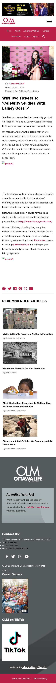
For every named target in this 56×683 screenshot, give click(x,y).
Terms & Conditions (21, 678)
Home (8, 31)
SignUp (36, 36)
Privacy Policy (40, 678)
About (17, 31)
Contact (46, 31)
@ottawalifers (20, 244)
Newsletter (16, 36)
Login (26, 36)
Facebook (39, 240)
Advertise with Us (31, 31)
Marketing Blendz (34, 667)
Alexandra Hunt (16, 83)
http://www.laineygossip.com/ (35, 221)
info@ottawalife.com (38, 507)
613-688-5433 (12, 542)
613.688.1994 (12, 545)
